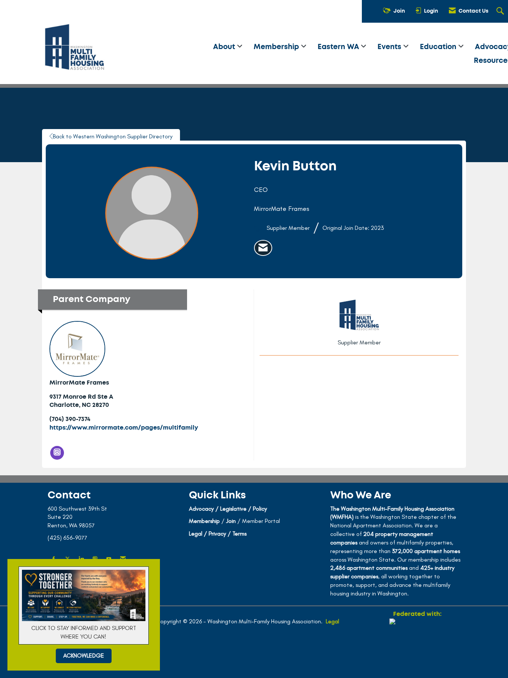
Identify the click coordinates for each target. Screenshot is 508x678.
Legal (332, 621)
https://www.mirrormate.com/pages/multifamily (123, 428)
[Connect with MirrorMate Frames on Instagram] (57, 452)
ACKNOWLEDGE (83, 655)
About (225, 47)
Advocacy (201, 508)
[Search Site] (501, 11)
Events (390, 47)
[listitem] (263, 248)
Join (231, 520)
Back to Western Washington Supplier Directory (113, 136)
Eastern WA (339, 47)
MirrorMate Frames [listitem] (79, 383)
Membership (277, 47)
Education (439, 47)
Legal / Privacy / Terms (218, 533)
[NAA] (417, 645)
